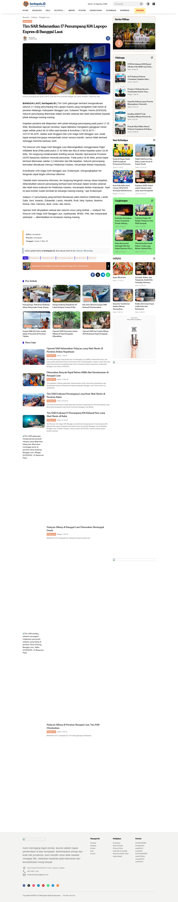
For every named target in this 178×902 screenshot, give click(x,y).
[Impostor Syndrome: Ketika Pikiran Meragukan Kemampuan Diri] (123, 295)
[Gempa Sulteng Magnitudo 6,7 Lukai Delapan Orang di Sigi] (66, 293)
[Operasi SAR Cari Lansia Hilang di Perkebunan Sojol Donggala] (96, 320)
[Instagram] (34, 886)
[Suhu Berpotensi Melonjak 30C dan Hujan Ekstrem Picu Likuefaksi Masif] (124, 235)
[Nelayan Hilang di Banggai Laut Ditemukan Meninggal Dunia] (34, 532)
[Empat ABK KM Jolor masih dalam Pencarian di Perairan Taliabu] (36, 320)
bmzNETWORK (140, 843)
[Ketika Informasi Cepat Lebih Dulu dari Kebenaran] (145, 295)
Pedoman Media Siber (121, 854)
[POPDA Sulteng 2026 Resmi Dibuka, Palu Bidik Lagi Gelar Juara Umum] (120, 66)
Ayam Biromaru (119, 277)
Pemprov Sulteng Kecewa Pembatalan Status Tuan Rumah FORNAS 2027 (138, 90)
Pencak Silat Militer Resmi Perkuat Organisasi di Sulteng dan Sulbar (140, 128)
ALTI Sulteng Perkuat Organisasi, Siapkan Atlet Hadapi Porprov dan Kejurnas (140, 78)
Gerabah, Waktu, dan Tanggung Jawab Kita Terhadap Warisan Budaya (144, 280)
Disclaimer (116, 843)
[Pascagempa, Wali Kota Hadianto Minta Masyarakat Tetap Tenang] (36, 293)
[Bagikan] (108, 38)
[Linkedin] (39, 886)
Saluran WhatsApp (84, 251)
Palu (26, 299)
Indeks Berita (117, 856)
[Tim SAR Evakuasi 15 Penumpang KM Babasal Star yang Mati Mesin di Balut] (34, 421)
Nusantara (87, 299)
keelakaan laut (48, 258)
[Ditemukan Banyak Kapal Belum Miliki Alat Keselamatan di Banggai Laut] (34, 379)
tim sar (93, 258)
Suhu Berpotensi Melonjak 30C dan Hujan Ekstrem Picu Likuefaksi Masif (123, 246)
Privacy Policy (118, 848)
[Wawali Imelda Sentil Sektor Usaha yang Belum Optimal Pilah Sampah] (144, 235)
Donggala (57, 326)
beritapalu (32, 37)
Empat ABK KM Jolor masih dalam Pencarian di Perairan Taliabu (34, 333)
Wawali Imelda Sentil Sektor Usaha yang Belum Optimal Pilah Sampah (143, 246)
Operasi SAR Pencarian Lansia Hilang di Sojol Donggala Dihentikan (65, 333)
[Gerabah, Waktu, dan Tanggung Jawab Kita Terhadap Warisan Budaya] (145, 268)
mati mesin (81, 258)
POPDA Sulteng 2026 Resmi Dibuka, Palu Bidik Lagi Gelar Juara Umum (139, 65)
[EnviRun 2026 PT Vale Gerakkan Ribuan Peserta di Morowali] (120, 116)
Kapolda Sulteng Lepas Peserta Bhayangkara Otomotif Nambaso (140, 103)
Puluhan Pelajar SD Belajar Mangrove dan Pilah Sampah (144, 220)
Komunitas (140, 180)
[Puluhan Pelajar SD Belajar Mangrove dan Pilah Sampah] (144, 210)
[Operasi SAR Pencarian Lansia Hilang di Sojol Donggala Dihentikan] (66, 320)
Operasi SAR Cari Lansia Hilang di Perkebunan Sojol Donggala (95, 332)
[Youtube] (44, 886)
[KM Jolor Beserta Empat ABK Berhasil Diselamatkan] (96, 293)
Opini (116, 272)
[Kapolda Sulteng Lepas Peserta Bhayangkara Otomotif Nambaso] (120, 104)
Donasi (92, 854)
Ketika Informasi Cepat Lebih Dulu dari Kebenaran (144, 306)
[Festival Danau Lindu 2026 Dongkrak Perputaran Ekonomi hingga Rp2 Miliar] (123, 150)
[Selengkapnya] (152, 57)
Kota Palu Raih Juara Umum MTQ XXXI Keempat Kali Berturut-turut (122, 188)
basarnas (35, 258)
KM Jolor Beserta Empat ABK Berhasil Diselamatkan (94, 306)
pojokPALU (139, 848)
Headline (57, 299)
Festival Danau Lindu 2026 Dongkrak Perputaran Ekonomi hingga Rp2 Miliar (121, 162)
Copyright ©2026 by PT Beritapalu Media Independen (41, 895)
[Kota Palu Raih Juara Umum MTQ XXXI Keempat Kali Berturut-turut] (123, 176)
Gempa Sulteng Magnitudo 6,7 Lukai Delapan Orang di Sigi (65, 306)
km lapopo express (66, 258)
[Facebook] (93, 275)
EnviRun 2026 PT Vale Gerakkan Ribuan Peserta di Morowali (139, 115)
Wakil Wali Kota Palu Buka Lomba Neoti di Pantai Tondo (143, 161)
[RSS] (58, 886)
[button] (141, 4)
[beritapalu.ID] (34, 4)
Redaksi (93, 846)
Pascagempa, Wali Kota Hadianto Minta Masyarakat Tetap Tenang (36, 306)
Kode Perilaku (118, 846)
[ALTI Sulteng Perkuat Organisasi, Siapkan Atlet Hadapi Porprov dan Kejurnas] (120, 79)
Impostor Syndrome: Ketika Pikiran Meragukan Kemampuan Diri (121, 306)
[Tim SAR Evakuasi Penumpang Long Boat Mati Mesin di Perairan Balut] (34, 400)
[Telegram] (103, 275)
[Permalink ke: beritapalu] (26, 38)
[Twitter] (98, 275)
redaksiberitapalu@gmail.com (37, 875)
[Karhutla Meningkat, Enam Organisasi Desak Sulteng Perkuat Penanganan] (124, 210)
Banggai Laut (27, 21)
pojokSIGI (138, 851)
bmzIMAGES (139, 846)
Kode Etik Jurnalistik (120, 851)
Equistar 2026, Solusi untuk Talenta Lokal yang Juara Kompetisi (144, 188)
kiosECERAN (140, 856)
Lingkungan (120, 213)
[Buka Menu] (153, 3)
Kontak (92, 848)
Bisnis (117, 154)
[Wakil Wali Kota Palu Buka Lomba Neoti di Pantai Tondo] (145, 150)
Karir (92, 851)
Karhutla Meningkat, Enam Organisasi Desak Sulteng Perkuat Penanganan (123, 221)
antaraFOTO (139, 859)
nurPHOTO (139, 862)
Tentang (93, 843)
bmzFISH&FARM (141, 854)
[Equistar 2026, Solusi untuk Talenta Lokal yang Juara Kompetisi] (145, 176)
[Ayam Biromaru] (123, 268)
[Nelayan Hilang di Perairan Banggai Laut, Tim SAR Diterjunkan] (34, 729)
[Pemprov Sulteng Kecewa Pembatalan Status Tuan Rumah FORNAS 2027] (120, 91)
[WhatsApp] (108, 275)
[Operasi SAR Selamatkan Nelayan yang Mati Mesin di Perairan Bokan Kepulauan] (34, 357)
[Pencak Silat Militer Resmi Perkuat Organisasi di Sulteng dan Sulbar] (120, 129)
